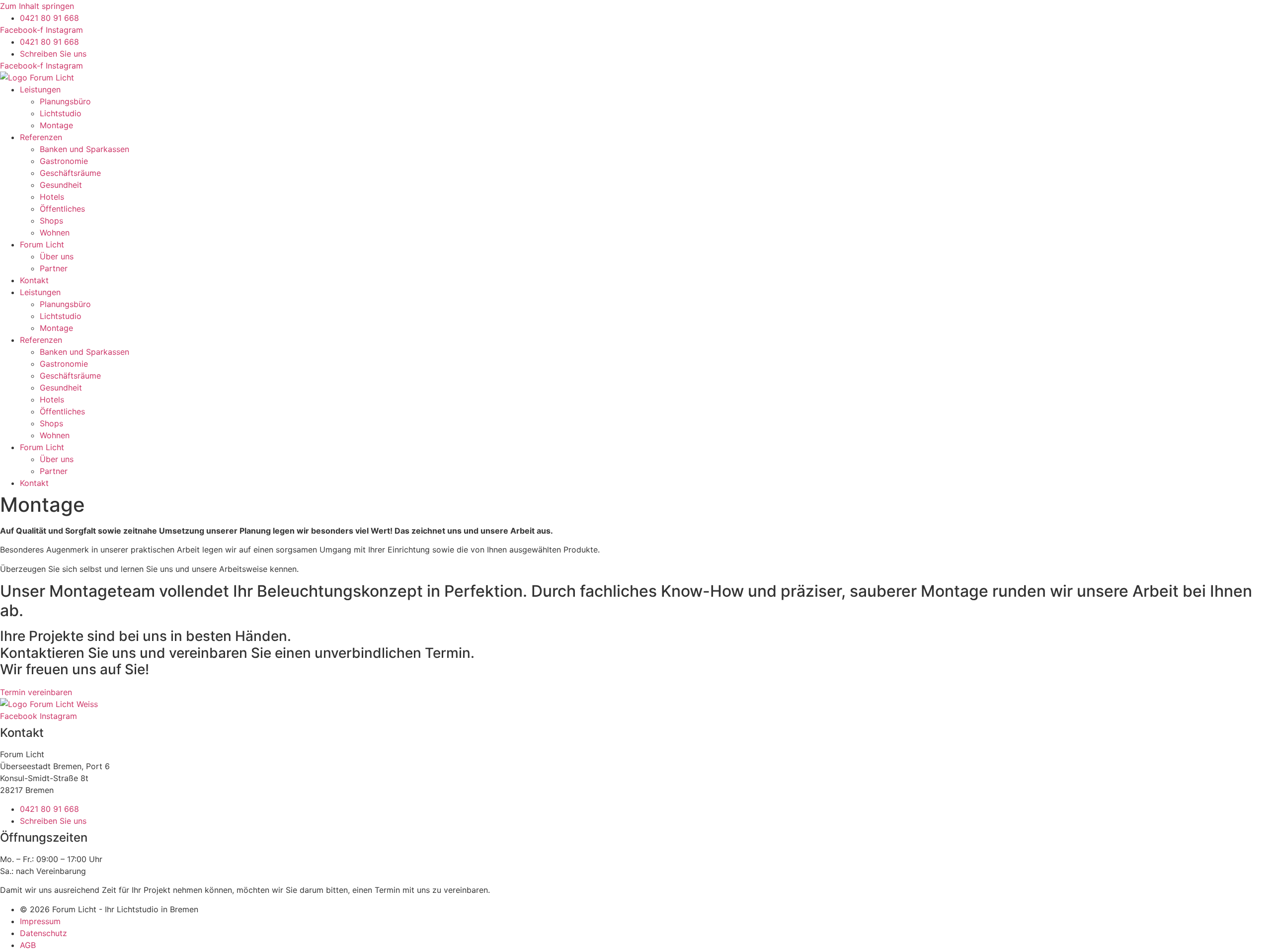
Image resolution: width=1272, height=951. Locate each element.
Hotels (52, 197)
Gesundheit (61, 185)
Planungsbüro (65, 101)
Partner (54, 268)
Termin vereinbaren (36, 692)
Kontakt (34, 280)
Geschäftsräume (70, 173)
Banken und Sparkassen (84, 149)
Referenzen (41, 137)
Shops (51, 221)
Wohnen (55, 233)
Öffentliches (62, 209)
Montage (56, 125)
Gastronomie (64, 161)
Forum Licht (42, 244)
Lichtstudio (60, 113)
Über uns (57, 256)
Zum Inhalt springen (37, 6)
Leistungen (40, 89)
